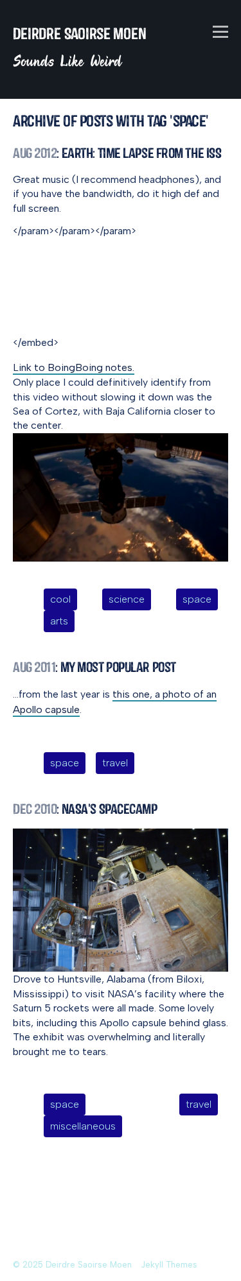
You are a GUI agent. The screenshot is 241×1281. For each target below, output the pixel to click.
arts (59, 621)
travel (115, 763)
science (127, 599)
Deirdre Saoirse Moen (80, 34)
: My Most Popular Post (94, 667)
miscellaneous (83, 1126)
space (197, 599)
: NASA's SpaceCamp (85, 809)
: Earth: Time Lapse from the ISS (117, 153)
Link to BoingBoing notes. (73, 367)
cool (60, 599)
